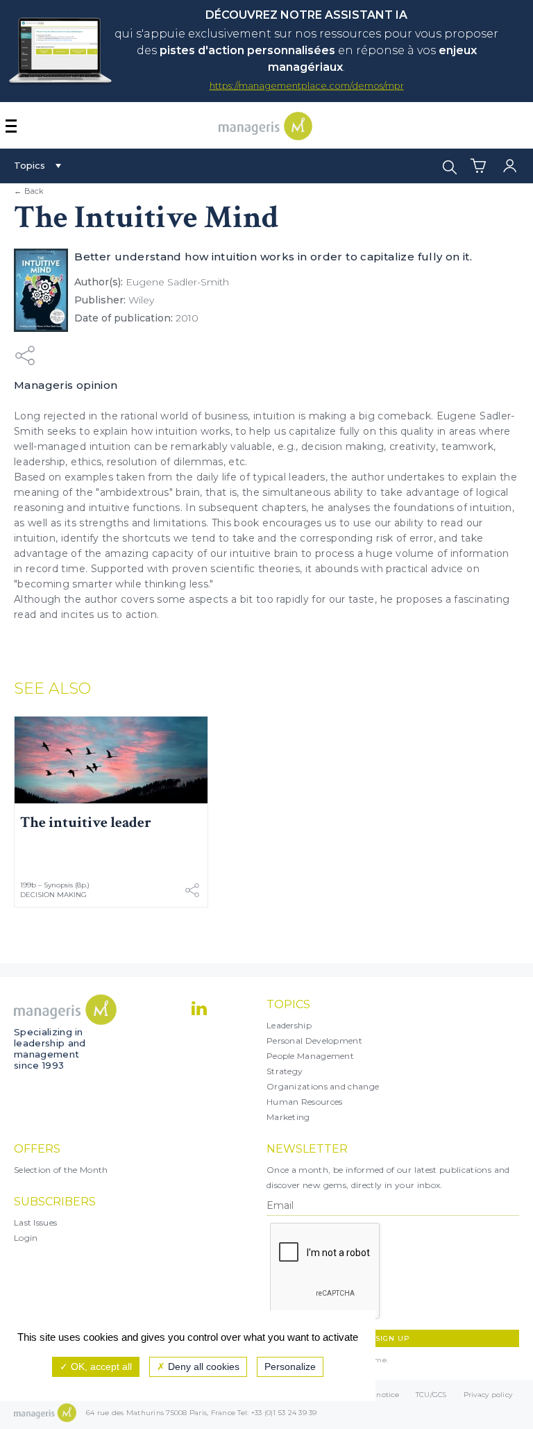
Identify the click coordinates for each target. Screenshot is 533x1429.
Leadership (289, 1025)
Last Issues (35, 1222)
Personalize (290, 1366)
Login (26, 1237)
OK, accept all (100, 1366)
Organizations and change (322, 1086)
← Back (29, 191)
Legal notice (376, 1394)
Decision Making (53, 894)
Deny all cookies (202, 1366)
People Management (310, 1056)
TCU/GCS (431, 1394)
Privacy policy (488, 1394)
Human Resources (304, 1101)
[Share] (25, 355)
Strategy (284, 1071)
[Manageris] (265, 136)
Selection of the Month (61, 1169)
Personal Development (314, 1040)
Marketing (288, 1117)
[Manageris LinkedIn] (199, 1008)
